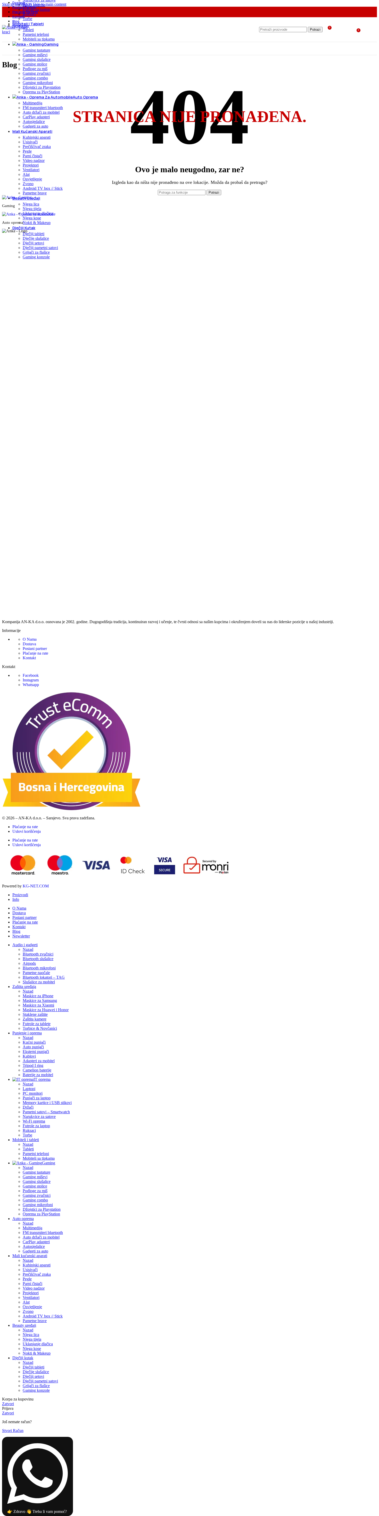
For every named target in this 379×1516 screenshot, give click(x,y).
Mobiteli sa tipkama (39, 39)
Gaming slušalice (37, 59)
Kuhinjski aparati (37, 137)
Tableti (28, 1149)
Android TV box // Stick (43, 188)
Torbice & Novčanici (40, 1028)
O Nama (30, 639)
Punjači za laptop (37, 1098)
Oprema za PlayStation (41, 92)
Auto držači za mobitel (41, 112)
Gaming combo (35, 78)
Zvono (28, 184)
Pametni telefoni (36, 34)
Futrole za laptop (36, 9)
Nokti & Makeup (37, 222)
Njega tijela (32, 209)
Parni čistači (32, 156)
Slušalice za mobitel (39, 982)
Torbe (27, 19)
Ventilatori (31, 170)
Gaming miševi (35, 55)
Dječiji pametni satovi (40, 247)
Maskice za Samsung (40, 1000)
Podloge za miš (35, 69)
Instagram (31, 680)
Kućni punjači (34, 1042)
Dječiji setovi (33, 243)
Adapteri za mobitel (39, 1061)
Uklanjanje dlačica (38, 213)
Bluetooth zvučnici (38, 954)
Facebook (31, 675)
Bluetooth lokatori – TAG (44, 977)
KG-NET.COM (36, 886)
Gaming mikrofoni (38, 82)
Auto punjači (33, 1047)
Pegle (27, 151)
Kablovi (29, 1056)
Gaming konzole (36, 257)
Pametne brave (35, 193)
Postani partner (35, 648)
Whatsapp (31, 684)
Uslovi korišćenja (26, 831)
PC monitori (33, 1093)
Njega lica (31, 204)
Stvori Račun (12, 1430)
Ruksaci (29, 14)
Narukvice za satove (39, 1116)
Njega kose (32, 218)
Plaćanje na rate (35, 653)
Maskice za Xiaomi (38, 1005)
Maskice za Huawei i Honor (46, 1010)
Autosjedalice (34, 121)
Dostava (29, 644)
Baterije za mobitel (38, 1075)
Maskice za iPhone (38, 996)
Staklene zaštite (35, 1014)
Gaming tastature (36, 50)
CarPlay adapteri (36, 117)
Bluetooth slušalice (38, 959)
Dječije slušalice (36, 238)
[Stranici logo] (17, 32)
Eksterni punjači (36, 1051)
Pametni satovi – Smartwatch (46, 1112)
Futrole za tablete (37, 1023)
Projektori (31, 165)
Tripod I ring (33, 1065)
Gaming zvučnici (37, 73)
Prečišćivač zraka (37, 146)
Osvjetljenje (32, 179)
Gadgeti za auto (35, 126)
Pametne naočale (36, 972)
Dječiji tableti (33, 234)
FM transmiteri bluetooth (43, 107)
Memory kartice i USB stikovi (47, 1102)
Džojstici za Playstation (42, 87)
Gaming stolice (35, 64)
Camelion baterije (37, 1070)
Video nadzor (34, 160)
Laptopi (29, 1088)
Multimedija (32, 103)
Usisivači (30, 142)
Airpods (29, 963)
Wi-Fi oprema (34, 5)
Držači (28, 1107)
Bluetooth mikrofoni (39, 968)
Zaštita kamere (34, 1019)
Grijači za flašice (36, 252)
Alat (26, 174)
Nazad (28, 949)
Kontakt (29, 658)
